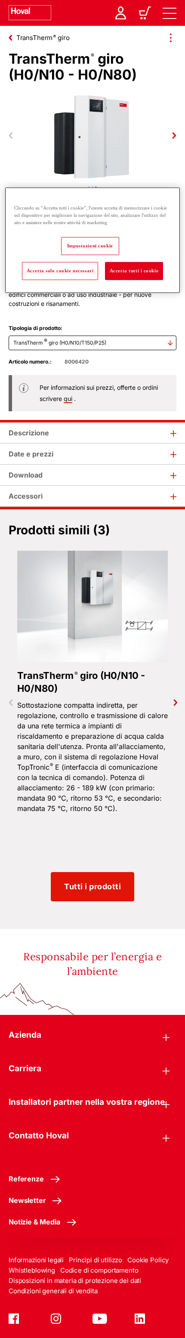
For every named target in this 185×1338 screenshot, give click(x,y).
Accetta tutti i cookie (134, 270)
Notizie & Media (34, 1222)
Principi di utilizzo (95, 1260)
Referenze (26, 1179)
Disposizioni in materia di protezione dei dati (75, 1280)
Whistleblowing (32, 1270)
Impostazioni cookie (90, 245)
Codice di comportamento (99, 1270)
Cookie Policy (148, 1260)
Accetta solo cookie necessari (60, 270)
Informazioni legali (36, 1260)
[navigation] (169, 13)
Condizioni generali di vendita (53, 1291)
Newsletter (27, 1200)
